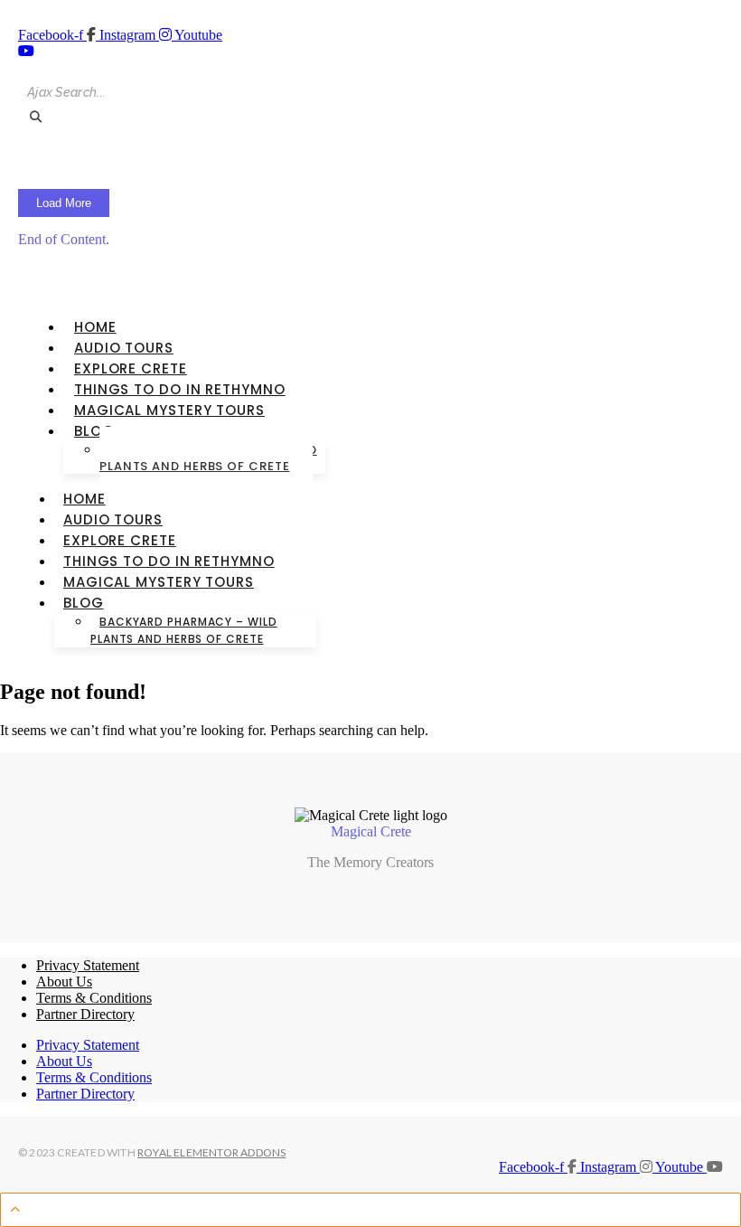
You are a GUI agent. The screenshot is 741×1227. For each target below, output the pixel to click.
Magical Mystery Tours (169, 410)
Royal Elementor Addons (211, 1152)
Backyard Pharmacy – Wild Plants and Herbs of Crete (208, 458)
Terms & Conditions (94, 997)
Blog (94, 430)
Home (95, 326)
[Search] (35, 117)
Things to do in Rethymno (180, 389)
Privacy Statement (87, 965)
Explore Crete (130, 368)
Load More (63, 203)
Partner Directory (85, 1014)
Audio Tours (124, 347)
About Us (64, 981)
